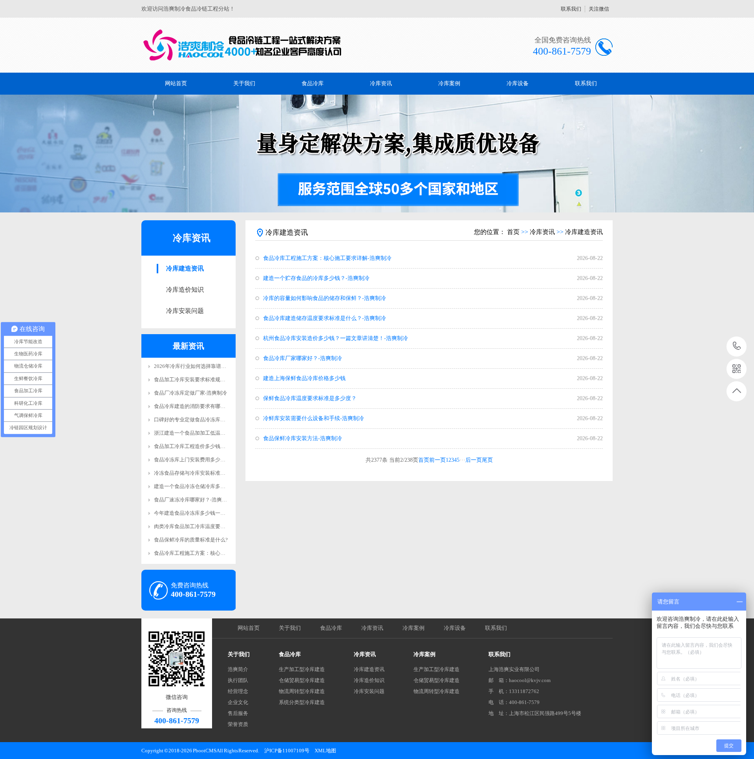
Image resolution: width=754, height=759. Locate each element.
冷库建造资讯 (185, 268)
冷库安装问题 (185, 310)
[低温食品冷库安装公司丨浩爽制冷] (242, 45)
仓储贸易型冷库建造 (302, 680)
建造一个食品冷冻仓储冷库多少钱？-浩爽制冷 (206, 486)
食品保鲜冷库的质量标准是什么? (191, 540)
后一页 (473, 460)
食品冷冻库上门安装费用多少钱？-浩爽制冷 (203, 460)
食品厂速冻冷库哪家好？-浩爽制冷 (193, 500)
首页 (513, 232)
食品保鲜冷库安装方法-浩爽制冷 (302, 438)
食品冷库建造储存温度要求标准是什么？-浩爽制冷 (324, 318)
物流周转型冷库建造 (302, 691)
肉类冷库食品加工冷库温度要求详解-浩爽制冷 (206, 526)
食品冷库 (313, 83)
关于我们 (244, 83)
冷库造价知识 (185, 289)
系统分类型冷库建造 (302, 702)
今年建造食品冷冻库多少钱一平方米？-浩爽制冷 (208, 513)
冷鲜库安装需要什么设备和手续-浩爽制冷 (313, 418)
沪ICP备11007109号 (286, 751)
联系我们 (571, 9)
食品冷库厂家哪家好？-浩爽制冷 (302, 358)
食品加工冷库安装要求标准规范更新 (195, 379)
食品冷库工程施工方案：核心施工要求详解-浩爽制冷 (213, 553)
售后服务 (238, 713)
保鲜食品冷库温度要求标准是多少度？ (310, 398)
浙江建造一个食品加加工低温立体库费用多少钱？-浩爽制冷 (221, 433)
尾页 (487, 460)
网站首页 (176, 83)
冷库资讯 (381, 83)
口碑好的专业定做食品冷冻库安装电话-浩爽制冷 (208, 419)
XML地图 (325, 751)
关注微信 (599, 9)
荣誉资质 (238, 724)
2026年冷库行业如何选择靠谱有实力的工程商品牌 (210, 366)
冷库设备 (518, 83)
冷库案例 (449, 83)
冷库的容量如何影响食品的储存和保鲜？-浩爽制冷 (324, 298)
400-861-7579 (737, 346)
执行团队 (238, 680)
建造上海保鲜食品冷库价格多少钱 (304, 378)
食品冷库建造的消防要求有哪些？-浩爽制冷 (203, 406)
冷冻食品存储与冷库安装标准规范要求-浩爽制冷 (208, 473)
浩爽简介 (238, 669)
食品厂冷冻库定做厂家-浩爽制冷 (190, 393)
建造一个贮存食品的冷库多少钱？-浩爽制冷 (316, 278)
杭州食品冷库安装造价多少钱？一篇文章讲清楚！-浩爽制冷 (335, 338)
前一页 (437, 460)
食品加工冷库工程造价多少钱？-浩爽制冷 (200, 446)
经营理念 (238, 691)
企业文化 (238, 702)
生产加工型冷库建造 (302, 669)
